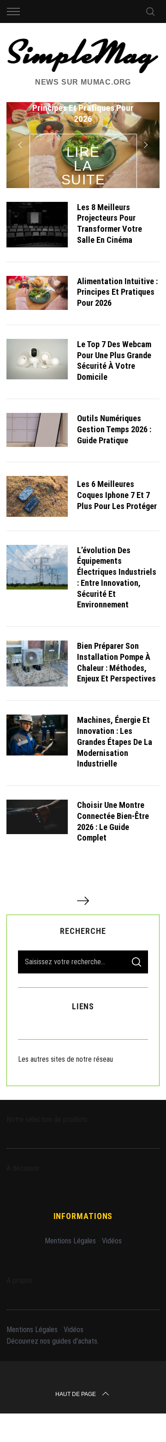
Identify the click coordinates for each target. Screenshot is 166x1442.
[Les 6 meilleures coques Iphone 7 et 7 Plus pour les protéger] (36, 496)
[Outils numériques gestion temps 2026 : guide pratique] (36, 430)
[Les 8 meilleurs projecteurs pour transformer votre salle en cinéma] (36, 224)
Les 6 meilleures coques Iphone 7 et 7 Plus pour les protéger (117, 495)
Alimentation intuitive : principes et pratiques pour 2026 (117, 292)
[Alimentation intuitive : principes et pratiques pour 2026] (36, 293)
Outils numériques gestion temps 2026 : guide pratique (114, 429)
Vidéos (112, 1240)
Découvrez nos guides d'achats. (52, 1341)
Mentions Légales (70, 1240)
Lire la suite (83, 165)
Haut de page (75, 1394)
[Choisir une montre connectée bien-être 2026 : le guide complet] (36, 817)
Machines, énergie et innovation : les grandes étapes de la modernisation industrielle (114, 741)
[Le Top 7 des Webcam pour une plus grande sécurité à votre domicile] (36, 359)
